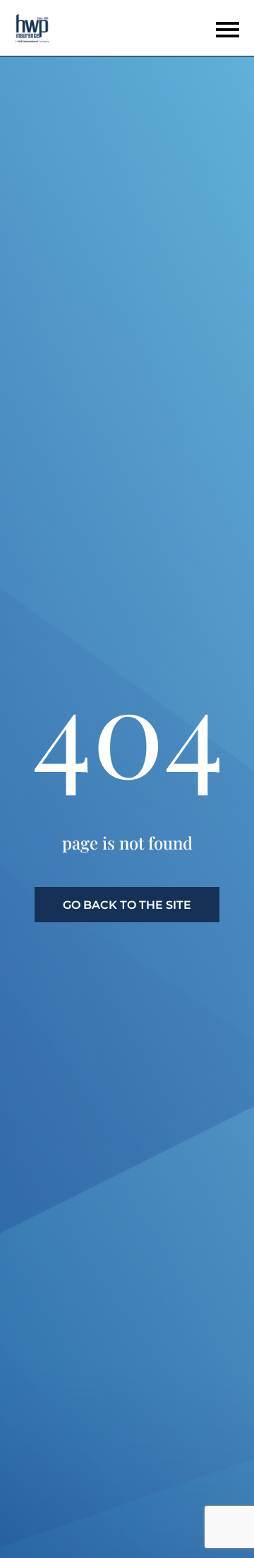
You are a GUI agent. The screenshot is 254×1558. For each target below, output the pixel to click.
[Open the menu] (227, 29)
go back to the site (127, 905)
